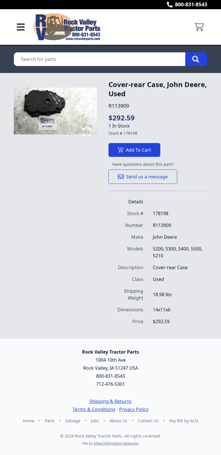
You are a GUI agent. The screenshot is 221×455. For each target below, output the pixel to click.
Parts (50, 420)
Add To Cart (138, 150)
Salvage (72, 420)
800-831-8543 (191, 4)
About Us (118, 420)
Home (28, 420)
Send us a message (147, 176)
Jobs (95, 420)
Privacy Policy (133, 409)
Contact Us (148, 420)
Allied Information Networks (116, 443)
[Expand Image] (86, 132)
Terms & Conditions (94, 409)
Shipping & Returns (110, 401)
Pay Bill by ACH (183, 420)
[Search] (196, 59)
